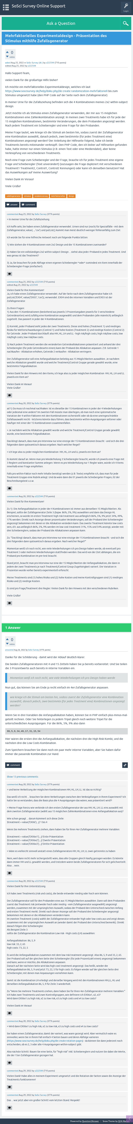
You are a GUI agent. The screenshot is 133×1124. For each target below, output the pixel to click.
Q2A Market (124, 1121)
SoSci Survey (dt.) (34, 63)
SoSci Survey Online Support (38, 6)
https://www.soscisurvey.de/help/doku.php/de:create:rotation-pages (45, 1040)
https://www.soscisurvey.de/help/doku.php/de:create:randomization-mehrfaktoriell (56, 91)
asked (8, 63)
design (71, 196)
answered (9, 650)
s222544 (50, 63)
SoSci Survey (41, 214)
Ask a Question (61, 23)
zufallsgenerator (13, 196)
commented (12, 214)
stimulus (27, 196)
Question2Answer (90, 1121)
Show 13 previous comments (22, 776)
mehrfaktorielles (58, 196)
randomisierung (41, 196)
